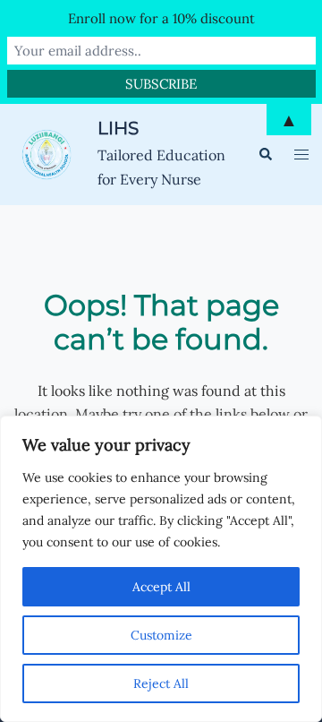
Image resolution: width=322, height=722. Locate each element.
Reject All (161, 683)
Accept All (161, 587)
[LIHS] (48, 154)
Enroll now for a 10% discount (161, 18)
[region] (161, 569)
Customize (161, 635)
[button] (265, 154)
